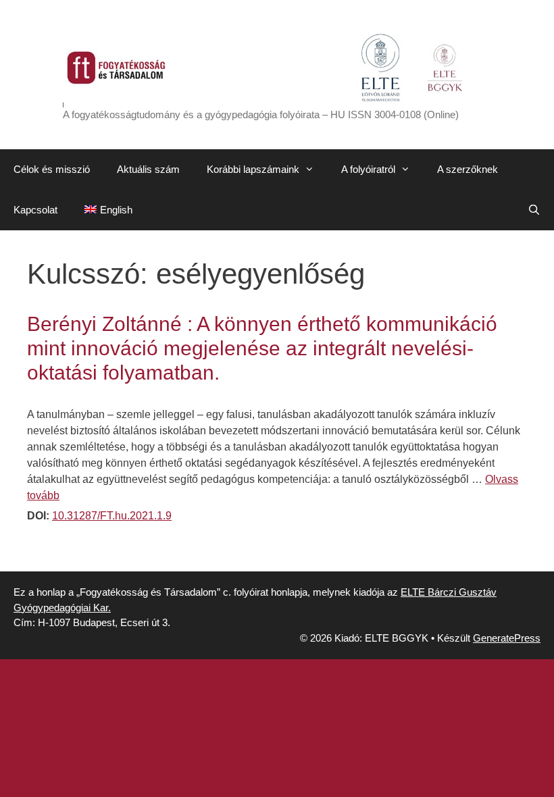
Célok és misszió (52, 169)
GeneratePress (506, 638)
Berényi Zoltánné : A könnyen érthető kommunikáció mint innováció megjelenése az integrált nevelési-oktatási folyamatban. (262, 348)
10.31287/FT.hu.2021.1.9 (112, 515)
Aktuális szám (148, 169)
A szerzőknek (467, 169)
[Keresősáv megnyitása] (534, 210)
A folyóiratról (368, 169)
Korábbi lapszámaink (253, 169)
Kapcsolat (35, 209)
